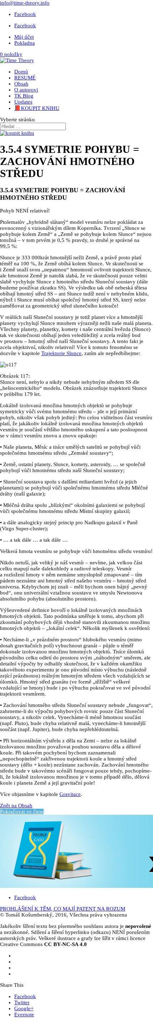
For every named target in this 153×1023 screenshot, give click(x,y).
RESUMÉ (25, 78)
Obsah (21, 84)
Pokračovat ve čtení (22, 811)
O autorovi (26, 90)
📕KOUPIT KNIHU (36, 108)
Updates (23, 102)
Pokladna (24, 43)
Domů (21, 71)
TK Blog (23, 96)
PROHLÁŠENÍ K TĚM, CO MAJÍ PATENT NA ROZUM (62, 909)
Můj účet (24, 37)
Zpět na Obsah (16, 805)
